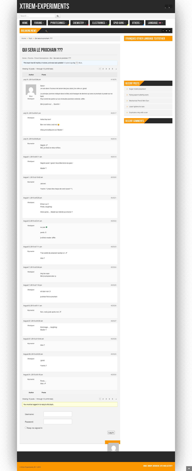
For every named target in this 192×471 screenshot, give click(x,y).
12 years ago (68, 63)
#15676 (113, 79)
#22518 (113, 139)
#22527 (113, 321)
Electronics (99, 23)
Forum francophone (41, 58)
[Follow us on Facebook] (166, 6)
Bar (51, 58)
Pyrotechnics (58, 23)
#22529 (113, 354)
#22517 (113, 113)
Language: (155, 23)
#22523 (113, 246)
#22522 (113, 221)
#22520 (113, 177)
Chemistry (79, 23)
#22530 (113, 374)
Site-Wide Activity (166, 466)
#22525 (113, 285)
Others (136, 23)
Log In (111, 432)
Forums (39, 23)
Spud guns (119, 23)
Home (25, 23)
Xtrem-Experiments (44, 6)
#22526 (113, 305)
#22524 (113, 267)
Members (156, 466)
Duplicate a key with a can (138, 112)
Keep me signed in (34, 428)
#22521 (113, 198)
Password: (29, 421)
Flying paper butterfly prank (139, 95)
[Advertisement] (148, 59)
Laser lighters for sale (136, 106)
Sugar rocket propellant (137, 89)
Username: (29, 414)
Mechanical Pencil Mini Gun (57, 30)
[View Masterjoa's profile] (113, 442)
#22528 (113, 339)
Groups (150, 466)
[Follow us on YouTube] (170, 6)
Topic (30, 38)
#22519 (113, 157)
